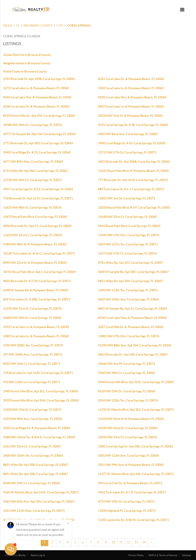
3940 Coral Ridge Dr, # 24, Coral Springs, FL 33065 (132, 143)
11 (121, 542)
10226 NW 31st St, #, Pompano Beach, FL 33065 (130, 115)
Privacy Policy (136, 555)
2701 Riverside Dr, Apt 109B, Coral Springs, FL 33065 (39, 78)
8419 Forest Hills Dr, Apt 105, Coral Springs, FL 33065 (39, 115)
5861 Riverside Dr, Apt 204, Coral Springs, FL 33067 (133, 354)
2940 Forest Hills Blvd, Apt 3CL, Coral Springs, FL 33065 (40, 391)
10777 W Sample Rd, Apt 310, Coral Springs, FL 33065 (39, 134)
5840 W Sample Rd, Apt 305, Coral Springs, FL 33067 (133, 271)
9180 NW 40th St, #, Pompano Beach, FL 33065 (34, 244)
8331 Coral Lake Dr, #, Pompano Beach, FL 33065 (131, 78)
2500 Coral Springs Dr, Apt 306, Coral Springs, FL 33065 (135, 446)
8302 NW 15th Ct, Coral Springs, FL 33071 (31, 363)
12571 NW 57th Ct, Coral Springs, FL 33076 (127, 253)
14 (144, 542)
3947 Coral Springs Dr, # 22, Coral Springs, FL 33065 (38, 189)
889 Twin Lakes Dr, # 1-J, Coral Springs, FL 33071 (131, 189)
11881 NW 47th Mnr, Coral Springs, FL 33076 (128, 336)
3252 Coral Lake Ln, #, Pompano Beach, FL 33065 (36, 326)
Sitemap (186, 555)
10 (113, 542)
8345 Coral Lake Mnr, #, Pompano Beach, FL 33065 (37, 97)
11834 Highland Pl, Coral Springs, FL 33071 (127, 510)
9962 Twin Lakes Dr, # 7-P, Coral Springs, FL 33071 (132, 492)
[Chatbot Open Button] (11, 549)
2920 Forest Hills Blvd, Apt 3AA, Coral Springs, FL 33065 (41, 400)
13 (136, 542)
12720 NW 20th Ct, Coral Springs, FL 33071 (32, 179)
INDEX (7, 25)
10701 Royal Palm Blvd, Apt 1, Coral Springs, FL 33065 (39, 271)
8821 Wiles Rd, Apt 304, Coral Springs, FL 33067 (130, 280)
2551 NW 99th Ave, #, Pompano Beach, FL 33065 (131, 464)
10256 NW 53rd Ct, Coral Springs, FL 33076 (127, 437)
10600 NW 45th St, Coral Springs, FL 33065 (32, 317)
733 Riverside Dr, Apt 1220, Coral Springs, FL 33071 (38, 372)
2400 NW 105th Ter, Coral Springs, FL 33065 (33, 455)
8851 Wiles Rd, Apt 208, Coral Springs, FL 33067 (35, 464)
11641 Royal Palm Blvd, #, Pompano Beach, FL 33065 (133, 170)
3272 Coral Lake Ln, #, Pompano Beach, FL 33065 (36, 88)
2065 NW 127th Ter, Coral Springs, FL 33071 (128, 244)
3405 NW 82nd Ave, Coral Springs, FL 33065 (128, 134)
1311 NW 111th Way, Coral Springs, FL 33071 (34, 510)
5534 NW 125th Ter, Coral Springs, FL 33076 (128, 400)
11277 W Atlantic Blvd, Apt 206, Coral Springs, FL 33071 (136, 473)
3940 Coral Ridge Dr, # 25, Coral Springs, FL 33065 (37, 152)
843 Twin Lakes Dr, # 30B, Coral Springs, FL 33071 (36, 299)
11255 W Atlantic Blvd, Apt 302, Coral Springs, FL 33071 (136, 409)
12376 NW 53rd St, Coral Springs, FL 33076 (32, 308)
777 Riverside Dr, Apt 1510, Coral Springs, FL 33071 (133, 179)
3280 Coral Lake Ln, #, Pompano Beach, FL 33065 (36, 336)
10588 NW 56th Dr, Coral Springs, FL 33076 (32, 124)
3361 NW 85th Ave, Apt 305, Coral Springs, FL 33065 (38, 501)
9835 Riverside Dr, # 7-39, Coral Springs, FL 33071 (37, 280)
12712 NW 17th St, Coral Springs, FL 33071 (127, 152)
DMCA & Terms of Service (163, 555)
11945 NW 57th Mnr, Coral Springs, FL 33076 (128, 235)
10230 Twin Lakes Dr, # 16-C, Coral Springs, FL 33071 (39, 253)
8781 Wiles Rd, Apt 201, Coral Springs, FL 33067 (130, 262)
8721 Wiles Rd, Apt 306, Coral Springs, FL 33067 (35, 170)
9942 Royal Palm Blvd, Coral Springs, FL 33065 (129, 225)
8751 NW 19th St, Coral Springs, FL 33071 (126, 501)
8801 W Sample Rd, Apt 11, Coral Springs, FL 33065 (132, 308)
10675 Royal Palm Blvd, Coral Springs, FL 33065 (35, 216)
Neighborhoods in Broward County (27, 63)
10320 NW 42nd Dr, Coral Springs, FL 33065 (128, 427)
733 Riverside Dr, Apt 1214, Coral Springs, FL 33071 (38, 198)
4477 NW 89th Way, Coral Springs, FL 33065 (33, 161)
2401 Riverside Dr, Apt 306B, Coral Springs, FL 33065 (134, 161)
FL (18, 25)
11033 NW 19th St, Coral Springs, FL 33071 (32, 409)
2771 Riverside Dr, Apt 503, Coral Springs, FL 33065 (38, 143)
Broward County (38, 25)
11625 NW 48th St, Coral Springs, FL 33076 (32, 207)
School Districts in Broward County (27, 54)
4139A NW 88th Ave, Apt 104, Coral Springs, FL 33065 (134, 345)
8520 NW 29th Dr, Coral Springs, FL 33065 (126, 391)
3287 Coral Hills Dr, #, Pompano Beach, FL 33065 (130, 326)
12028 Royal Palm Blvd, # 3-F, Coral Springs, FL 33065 (134, 207)
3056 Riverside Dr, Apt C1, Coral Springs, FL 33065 (37, 225)
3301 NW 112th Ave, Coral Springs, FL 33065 (128, 455)
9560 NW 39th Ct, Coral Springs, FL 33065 (126, 372)
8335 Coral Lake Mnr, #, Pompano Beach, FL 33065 (132, 97)
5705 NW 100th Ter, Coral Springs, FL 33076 (33, 345)
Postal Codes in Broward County (25, 71)
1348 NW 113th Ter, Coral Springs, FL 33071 (128, 290)
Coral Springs (79, 25)
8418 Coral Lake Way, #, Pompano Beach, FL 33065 (132, 317)
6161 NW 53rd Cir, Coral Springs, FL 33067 (32, 446)
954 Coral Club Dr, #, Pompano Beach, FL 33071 (130, 483)
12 (128, 542)
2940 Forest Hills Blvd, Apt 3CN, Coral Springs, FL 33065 (136, 382)
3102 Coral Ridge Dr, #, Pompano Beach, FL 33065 (36, 427)
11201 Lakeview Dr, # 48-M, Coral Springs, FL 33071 (133, 519)
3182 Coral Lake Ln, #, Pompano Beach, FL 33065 (131, 88)
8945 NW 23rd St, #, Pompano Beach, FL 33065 (35, 262)
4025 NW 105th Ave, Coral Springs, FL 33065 (128, 299)
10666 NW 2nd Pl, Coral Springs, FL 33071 (126, 363)
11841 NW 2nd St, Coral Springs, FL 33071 (126, 198)
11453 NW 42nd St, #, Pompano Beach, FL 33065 (131, 418)
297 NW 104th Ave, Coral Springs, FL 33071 (32, 354)
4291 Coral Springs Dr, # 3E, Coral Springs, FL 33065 (133, 124)
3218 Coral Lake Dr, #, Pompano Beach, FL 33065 (36, 106)
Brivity (22, 555)
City (59, 25)
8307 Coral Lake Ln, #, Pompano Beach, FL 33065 (131, 106)
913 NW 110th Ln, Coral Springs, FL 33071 (31, 382)
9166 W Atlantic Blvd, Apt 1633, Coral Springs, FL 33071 (41, 492)
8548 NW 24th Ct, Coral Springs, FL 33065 (31, 483)
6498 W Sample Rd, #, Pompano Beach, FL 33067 (36, 290)
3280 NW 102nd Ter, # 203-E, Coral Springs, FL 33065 (39, 437)
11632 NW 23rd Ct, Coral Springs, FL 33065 (32, 235)
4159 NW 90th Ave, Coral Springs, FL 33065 (32, 418)
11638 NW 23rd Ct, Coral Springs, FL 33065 (127, 216)
